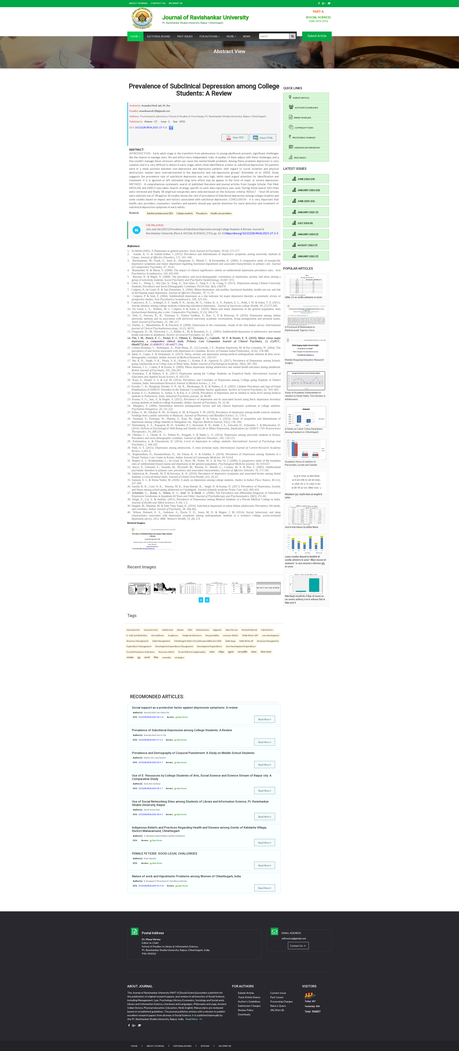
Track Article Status (249, 997)
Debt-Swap (230, 641)
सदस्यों (147, 657)
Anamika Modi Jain (151, 105)
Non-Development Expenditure (241, 646)
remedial (166, 657)
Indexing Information (306, 147)
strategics (179, 657)
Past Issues (185, 36)
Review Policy (245, 1010)
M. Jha (166, 105)
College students (184, 213)
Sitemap (205, 1046)
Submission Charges (249, 1005)
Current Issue (278, 992)
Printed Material (249, 629)
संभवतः (254, 652)
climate (180, 629)
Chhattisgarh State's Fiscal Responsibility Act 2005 (197, 641)
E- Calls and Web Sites (137, 635)
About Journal (138, 3)
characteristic (133, 629)
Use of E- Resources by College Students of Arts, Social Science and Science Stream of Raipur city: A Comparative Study (201, 777)
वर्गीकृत (221, 652)
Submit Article (316, 36)
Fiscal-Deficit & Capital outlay (191, 652)
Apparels (217, 629)
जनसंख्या (130, 657)
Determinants (202, 629)
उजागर (212, 652)
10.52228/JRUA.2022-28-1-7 (150, 788)
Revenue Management (268, 641)
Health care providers (221, 213)
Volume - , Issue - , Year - (164, 121)
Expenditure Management (139, 646)
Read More (264, 719)
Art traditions (157, 635)
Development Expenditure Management (174, 646)
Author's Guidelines (306, 107)
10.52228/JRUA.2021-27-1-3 (151, 127)
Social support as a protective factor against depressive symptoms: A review (185, 707)
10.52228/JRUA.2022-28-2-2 (150, 814)
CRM (190, 629)
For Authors (209, 36)
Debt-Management (161, 641)
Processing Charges (303, 137)
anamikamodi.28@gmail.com (154, 110)
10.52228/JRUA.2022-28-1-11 (151, 717)
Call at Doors (267, 629)
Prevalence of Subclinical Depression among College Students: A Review (204, 89)
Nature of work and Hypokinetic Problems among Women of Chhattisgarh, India (186, 876)
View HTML (266, 137)
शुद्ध (139, 657)
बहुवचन (231, 652)
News (246, 36)
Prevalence (201, 213)
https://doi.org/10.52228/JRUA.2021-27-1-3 (251, 233)
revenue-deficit (230, 635)
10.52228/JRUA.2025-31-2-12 (151, 885)
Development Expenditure (209, 646)
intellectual (167, 629)
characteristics (151, 629)
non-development (270, 635)
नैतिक (156, 657)
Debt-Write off (246, 641)
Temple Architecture (192, 635)
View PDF (237, 137)
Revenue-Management (137, 641)
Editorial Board (158, 36)
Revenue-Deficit (166, 652)
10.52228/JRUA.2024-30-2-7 (150, 762)
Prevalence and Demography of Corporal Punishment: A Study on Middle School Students (193, 753)
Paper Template (302, 117)
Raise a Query (278, 1005)
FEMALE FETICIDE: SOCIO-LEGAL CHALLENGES (164, 853)
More (231, 36)
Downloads (244, 1014)
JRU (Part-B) (175, 3)
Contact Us (158, 3)
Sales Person (232, 629)
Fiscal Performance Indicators (141, 652)
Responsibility (212, 635)
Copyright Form (303, 127)
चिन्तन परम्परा (266, 652)
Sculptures (173, 635)
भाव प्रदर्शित (242, 652)
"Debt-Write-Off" (250, 635)
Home (135, 36)
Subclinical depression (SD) (160, 213)
